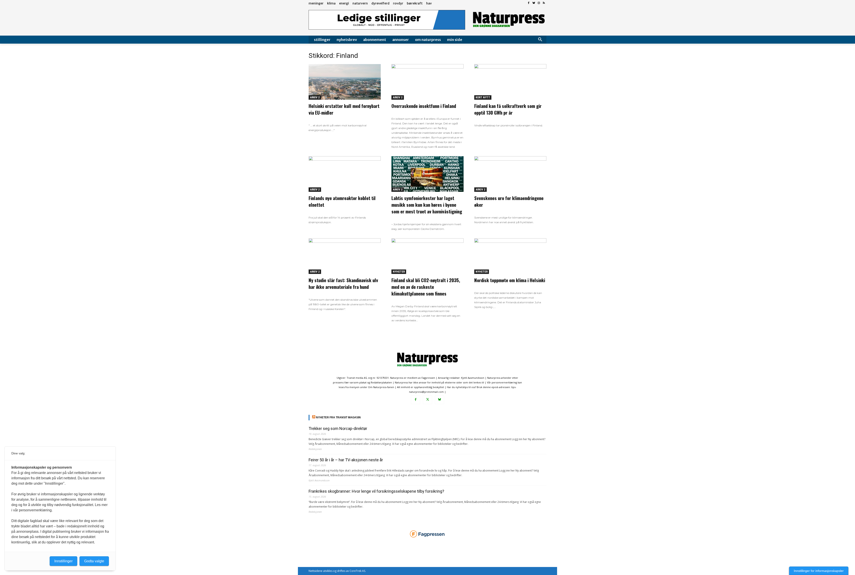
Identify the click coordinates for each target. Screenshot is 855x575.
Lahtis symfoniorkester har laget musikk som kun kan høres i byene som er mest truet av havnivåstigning (426, 204)
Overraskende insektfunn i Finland (423, 105)
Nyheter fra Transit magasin (338, 417)
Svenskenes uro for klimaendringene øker (509, 201)
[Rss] (543, 3)
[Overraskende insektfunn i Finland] (427, 82)
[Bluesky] (533, 3)
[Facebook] (528, 3)
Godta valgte (94, 561)
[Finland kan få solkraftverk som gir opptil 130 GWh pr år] (510, 82)
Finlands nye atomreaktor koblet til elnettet (342, 201)
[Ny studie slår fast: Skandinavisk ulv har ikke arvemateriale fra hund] (345, 256)
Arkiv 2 (315, 97)
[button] (540, 40)
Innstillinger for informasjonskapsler (819, 571)
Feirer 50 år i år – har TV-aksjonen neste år (346, 460)
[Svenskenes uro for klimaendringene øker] (510, 174)
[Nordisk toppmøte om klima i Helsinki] (510, 256)
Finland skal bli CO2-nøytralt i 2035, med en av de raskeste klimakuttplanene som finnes (425, 287)
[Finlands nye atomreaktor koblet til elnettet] (345, 174)
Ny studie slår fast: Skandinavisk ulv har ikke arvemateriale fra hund (343, 283)
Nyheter (399, 271)
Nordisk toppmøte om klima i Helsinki (509, 280)
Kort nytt (483, 97)
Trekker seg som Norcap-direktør (338, 428)
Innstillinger (63, 561)
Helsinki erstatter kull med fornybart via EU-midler (344, 109)
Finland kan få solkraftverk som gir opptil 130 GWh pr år (508, 109)
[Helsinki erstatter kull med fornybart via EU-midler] (345, 82)
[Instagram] (538, 3)
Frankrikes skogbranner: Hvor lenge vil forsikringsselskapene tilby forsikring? (376, 491)
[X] (427, 399)
